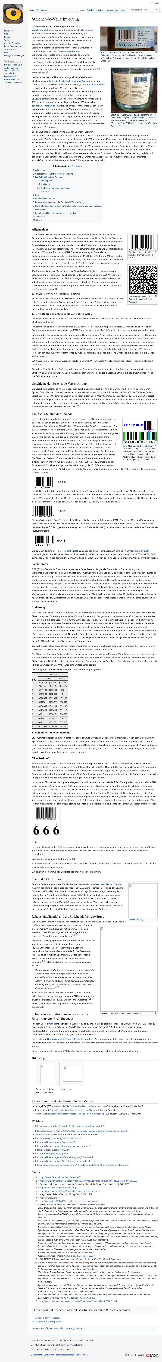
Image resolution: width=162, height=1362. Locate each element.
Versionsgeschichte (116, 10)
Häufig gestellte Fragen (14, 56)
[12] (89, 999)
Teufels (59, 558)
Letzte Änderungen (12, 46)
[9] (77, 935)
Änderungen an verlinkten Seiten (11, 69)
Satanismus (38, 33)
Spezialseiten (10, 73)
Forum (7, 37)
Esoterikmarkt (65, 51)
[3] (70, 108)
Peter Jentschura (80, 1039)
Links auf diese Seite (13, 65)
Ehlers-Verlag (60, 88)
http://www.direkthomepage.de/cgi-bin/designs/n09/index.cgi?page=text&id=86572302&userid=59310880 (87, 1181)
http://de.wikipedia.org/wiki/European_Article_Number (62, 1146)
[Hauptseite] (14, 12)
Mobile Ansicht (82, 1355)
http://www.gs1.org (48, 1198)
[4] (99, 116)
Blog (6, 34)
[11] (57, 987)
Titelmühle (48, 123)
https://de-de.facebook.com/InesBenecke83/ (60, 1177)
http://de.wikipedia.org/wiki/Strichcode (54, 1142)
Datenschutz (36, 1355)
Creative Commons (67, 1345)
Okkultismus (83, 30)
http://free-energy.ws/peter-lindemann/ (57, 1188)
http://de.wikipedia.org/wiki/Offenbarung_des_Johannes (63, 1157)
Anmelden (155, 3)
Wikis (6, 40)
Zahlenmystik (64, 847)
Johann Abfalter (137, 118)
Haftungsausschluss (65, 1355)
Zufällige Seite (10, 49)
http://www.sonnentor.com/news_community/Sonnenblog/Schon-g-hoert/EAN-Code (77, 1301)
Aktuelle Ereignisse (12, 43)
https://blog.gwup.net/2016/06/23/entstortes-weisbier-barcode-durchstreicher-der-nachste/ (80, 1131)
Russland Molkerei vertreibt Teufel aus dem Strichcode (75, 1113)
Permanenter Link (12, 79)
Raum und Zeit (78, 81)
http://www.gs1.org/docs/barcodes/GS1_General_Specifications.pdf (68, 1126)
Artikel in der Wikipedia (46, 1318)
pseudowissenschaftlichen (45, 105)
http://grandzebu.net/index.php (50, 1153)
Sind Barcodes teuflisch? (47, 1134)
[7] (61, 568)
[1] (120, 125)
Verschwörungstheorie (43, 30)
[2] (47, 72)
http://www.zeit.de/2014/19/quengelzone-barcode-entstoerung (68, 1201)
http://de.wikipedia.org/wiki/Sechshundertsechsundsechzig (64, 1161)
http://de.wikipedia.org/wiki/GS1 (51, 1150)
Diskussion (42, 10)
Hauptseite (9, 31)
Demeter (64, 947)
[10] (43, 961)
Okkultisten (99, 884)
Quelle (90, 1298)
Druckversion (10, 76)
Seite (31, 10)
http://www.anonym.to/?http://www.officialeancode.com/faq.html (69, 1191)
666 (129, 392)
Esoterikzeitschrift (61, 81)
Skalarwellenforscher (42, 98)
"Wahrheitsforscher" (133, 551)
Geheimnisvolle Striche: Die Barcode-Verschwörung (80, 1106)
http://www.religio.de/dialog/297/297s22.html (57, 1138)
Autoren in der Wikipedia (47, 1321)
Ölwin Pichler (98, 84)
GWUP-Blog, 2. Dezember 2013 (78, 1256)
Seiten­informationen (13, 82)
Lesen (81, 10)
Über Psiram (49, 1355)
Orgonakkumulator (56, 1039)
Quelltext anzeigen (95, 10)
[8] (75, 935)
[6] (79, 406)
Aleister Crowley (136, 920)
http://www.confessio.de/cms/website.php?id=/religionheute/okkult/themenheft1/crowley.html (81, 1165)
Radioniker (63, 98)
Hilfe (6, 52)
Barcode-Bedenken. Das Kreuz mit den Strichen (73, 1110)
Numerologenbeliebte (67, 551)
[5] (42, 252)
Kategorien (38, 1328)
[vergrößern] (156, 52)
